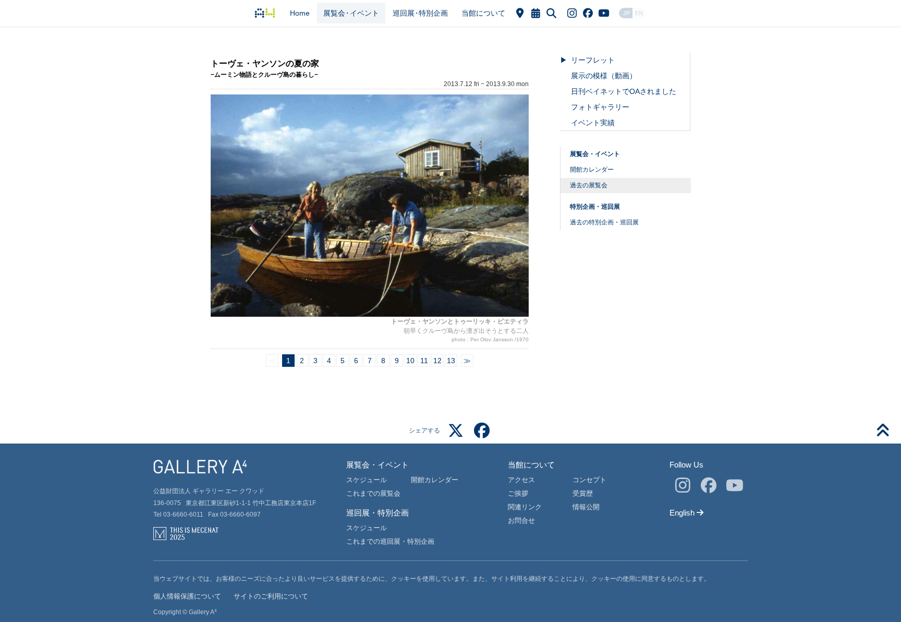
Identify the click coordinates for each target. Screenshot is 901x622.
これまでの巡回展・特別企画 (390, 541)
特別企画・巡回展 (595, 206)
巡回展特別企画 (420, 13)
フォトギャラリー (600, 107)
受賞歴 (583, 493)
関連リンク (525, 507)
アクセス (521, 480)
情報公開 (586, 507)
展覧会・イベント (595, 154)
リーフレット (593, 60)
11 (424, 360)
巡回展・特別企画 (377, 512)
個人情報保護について (187, 596)
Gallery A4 (265, 13)
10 (410, 360)
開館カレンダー (592, 169)
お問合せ (521, 520)
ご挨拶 (518, 493)
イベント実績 (593, 122)
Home (300, 13)
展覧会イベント (351, 13)
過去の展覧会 (588, 185)
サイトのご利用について (271, 596)
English (686, 512)
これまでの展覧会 (373, 493)
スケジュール (366, 480)
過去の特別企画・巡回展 (604, 222)
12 (437, 360)
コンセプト (589, 480)
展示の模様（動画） (604, 75)
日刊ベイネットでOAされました (623, 91)
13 (451, 360)
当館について (483, 13)
